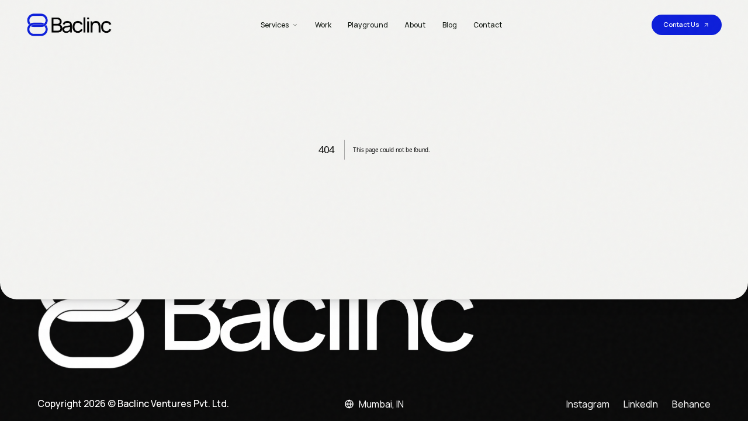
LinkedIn (641, 404)
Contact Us (681, 24)
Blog (449, 25)
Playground (368, 25)
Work (323, 25)
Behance (691, 404)
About (414, 25)
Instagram (588, 404)
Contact (487, 25)
